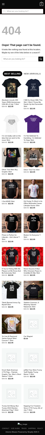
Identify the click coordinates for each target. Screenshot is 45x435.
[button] (3, 4)
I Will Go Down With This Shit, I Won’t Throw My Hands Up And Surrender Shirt (33, 103)
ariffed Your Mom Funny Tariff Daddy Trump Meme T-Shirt (33, 372)
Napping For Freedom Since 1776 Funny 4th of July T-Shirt (33, 408)
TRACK (24, 428)
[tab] (12, 73)
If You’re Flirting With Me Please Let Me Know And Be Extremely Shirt (11, 271)
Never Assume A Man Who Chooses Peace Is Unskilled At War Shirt (32, 271)
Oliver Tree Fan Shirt (31, 170)
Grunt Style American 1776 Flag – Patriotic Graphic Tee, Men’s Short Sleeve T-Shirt (11, 373)
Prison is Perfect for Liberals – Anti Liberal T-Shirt (11, 237)
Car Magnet (28, 336)
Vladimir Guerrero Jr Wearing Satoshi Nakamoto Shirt (31, 305)
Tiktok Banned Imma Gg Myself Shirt (11, 304)
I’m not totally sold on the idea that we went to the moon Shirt (11, 138)
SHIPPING (32, 428)
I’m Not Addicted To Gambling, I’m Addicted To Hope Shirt (32, 138)
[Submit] (40, 59)
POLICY (40, 428)
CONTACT (5, 428)
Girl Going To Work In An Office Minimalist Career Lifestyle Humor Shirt (33, 203)
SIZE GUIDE (15, 428)
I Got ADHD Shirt (8, 201)
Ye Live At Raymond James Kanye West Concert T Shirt (9, 338)
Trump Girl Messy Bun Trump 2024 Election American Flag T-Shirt (10, 408)
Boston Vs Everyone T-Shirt (32, 236)
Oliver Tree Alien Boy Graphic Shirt (10, 171)
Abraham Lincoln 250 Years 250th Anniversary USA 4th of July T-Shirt (11, 102)
